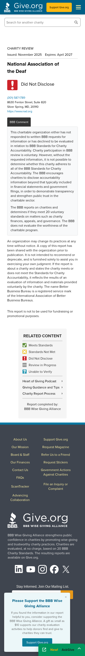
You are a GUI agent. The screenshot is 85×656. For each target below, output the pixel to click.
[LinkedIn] (19, 570)
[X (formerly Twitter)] (66, 570)
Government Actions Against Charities (56, 472)
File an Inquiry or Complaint (56, 486)
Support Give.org (59, 7)
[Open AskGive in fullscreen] (44, 649)
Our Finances (20, 462)
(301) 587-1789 (16, 98)
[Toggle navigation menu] (78, 7)
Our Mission (20, 447)
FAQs (20, 477)
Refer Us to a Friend (55, 454)
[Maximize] (79, 648)
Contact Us (20, 470)
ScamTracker (20, 486)
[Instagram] (42, 570)
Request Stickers (56, 462)
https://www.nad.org (19, 111)
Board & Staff (20, 454)
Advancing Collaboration (20, 497)
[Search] (76, 22)
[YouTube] (30, 570)
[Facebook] (54, 570)
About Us (20, 439)
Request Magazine (55, 447)
